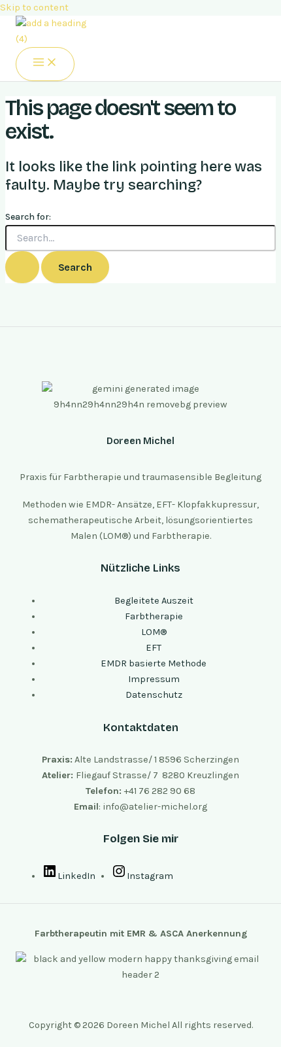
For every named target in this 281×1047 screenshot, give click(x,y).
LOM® (154, 632)
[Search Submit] (22, 267)
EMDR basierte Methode (154, 663)
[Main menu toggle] (45, 63)
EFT (153, 647)
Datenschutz (153, 694)
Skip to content (34, 7)
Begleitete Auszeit (153, 600)
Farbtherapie (154, 616)
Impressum (154, 679)
